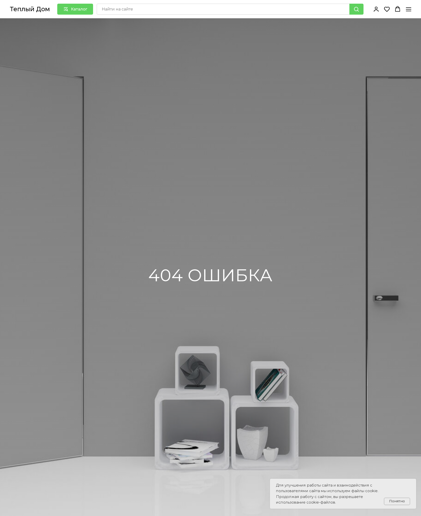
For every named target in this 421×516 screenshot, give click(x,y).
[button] (376, 9)
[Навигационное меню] (408, 9)
